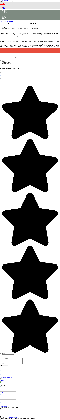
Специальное (4, 17)
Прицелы (5, 19)
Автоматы (5, 11)
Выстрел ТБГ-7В (2, 380)
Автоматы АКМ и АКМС (4, 383)
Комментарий (2, 363)
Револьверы (4, 15)
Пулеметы (5, 12)
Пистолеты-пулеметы (7, 13)
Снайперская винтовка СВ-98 (5, 392)
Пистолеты (3, 14)
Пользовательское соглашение (12, 417)
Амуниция (3, 18)
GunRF (2, 4)
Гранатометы (4, 16)
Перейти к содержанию (4, 0)
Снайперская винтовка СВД (4, 406)
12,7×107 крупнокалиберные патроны (6, 377)
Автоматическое (4, 10)
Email (1, 356)
